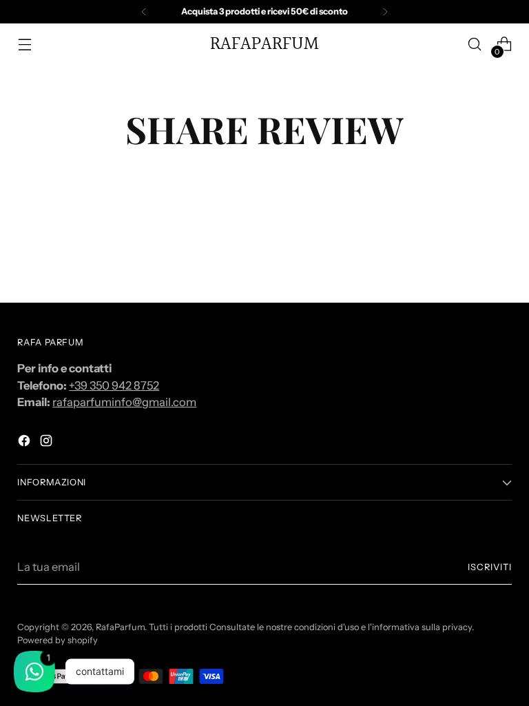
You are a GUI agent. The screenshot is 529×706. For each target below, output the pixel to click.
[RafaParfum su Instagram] (47, 443)
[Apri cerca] (475, 44)
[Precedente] (144, 11)
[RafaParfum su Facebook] (25, 443)
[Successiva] (385, 11)
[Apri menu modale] (24, 44)
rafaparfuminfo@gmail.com (124, 402)
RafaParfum (120, 627)
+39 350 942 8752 (114, 385)
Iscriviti (490, 567)
